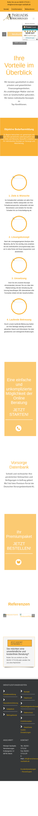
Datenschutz (28, 712)
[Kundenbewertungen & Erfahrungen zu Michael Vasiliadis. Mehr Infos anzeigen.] (30, 31)
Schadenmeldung (9, 694)
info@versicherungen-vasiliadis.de (19, 5)
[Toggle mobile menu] (34, 18)
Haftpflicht (10, 709)
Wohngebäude (12, 715)
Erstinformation (26, 721)
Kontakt (27, 692)
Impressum (28, 698)
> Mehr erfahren (19, 38)
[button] (1, 137)
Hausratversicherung (10, 703)
